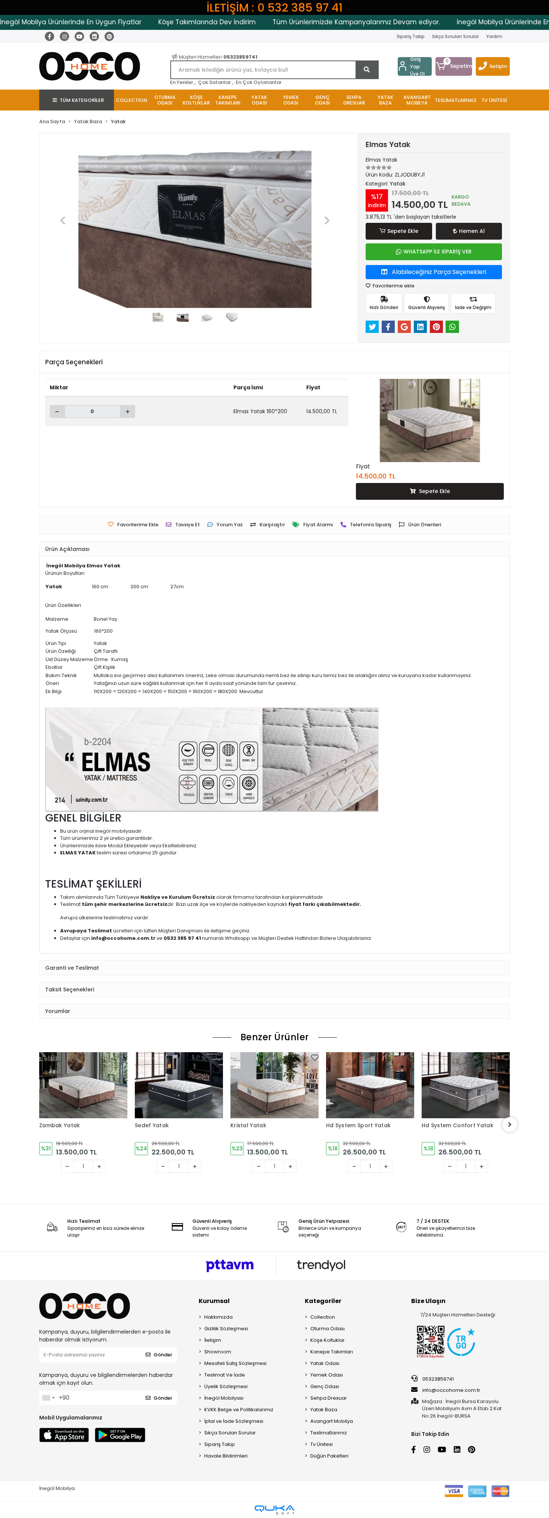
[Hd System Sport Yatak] (285, 1085)
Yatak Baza (323, 1409)
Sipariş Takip (411, 36)
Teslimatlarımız (328, 1432)
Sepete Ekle (402, 231)
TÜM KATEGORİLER (82, 100)
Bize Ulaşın (428, 1301)
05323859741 (437, 1379)
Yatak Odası (324, 1363)
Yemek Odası (326, 1374)
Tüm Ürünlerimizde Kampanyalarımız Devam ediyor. (316, 22)
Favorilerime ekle (393, 285)
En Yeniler (181, 82)
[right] (510, 1124)
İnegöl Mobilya (57, 1488)
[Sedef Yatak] (94, 1085)
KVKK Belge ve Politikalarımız (238, 1409)
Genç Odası (324, 1386)
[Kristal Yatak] (190, 1085)
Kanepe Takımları (331, 1351)
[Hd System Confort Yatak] (381, 1085)
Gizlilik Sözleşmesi (226, 1328)
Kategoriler (323, 1301)
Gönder (162, 1354)
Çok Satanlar (214, 82)
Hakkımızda (218, 1317)
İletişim (498, 66)
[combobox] (48, 1398)
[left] (39, 1124)
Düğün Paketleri (329, 1455)
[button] (453, 66)
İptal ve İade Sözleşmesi (233, 1421)
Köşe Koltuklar (327, 1340)
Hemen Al (472, 231)
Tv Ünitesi (321, 1444)
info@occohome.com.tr (451, 1390)
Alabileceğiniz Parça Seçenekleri (438, 272)
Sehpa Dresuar (328, 1398)
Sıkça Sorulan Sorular (455, 36)
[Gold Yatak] (476, 1096)
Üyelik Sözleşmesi (226, 1386)
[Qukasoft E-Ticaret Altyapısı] (274, 1510)
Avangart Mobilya (331, 1421)
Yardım (494, 36)
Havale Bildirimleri (226, 1455)
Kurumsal (214, 1301)
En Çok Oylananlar (259, 82)
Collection (322, 1317)
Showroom (217, 1351)
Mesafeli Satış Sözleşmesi (235, 1363)
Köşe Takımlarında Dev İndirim (166, 22)
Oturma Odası (327, 1328)
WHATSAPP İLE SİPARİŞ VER (437, 251)
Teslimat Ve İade (224, 1374)
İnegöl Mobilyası (224, 1398)
